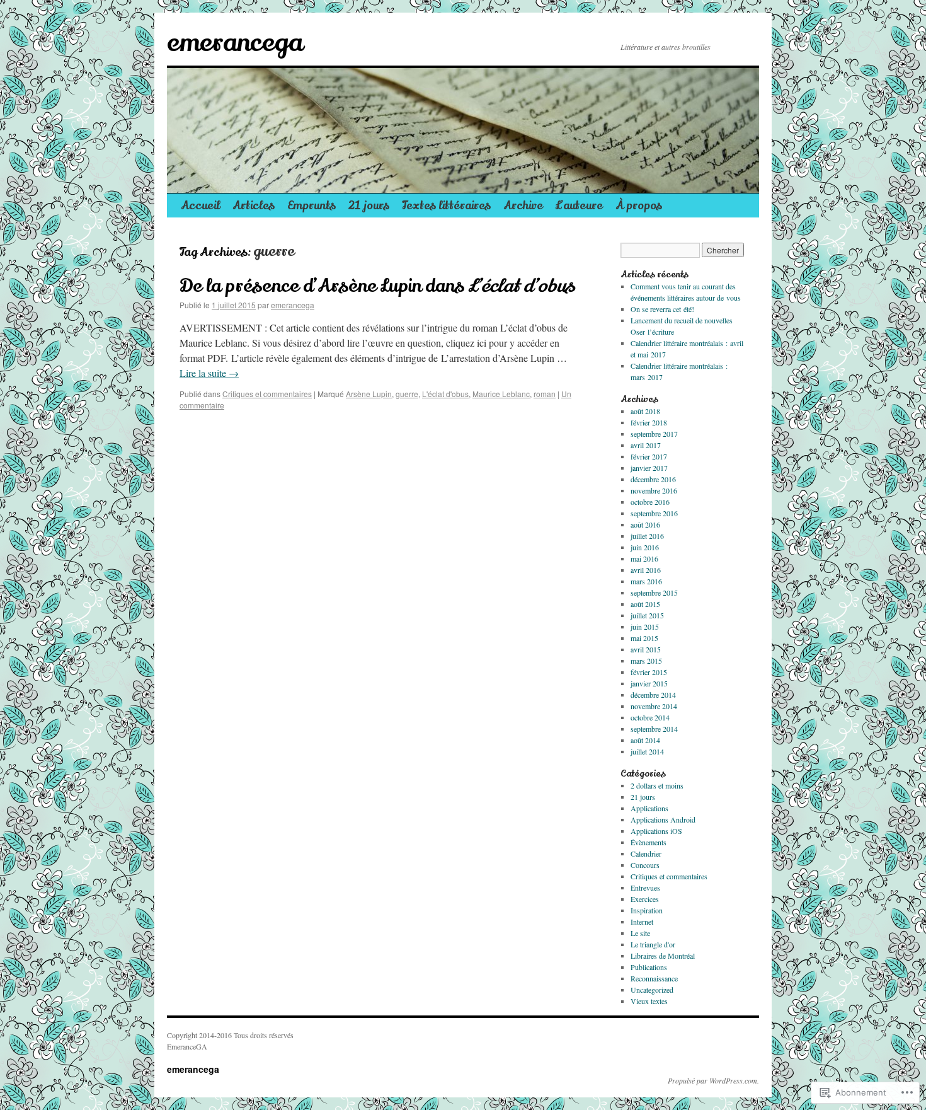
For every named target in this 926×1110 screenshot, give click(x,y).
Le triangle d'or (653, 944)
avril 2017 (646, 445)
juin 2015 (645, 626)
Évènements (648, 842)
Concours (645, 865)
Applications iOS (656, 831)
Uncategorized (652, 990)
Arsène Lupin (369, 393)
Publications (649, 967)
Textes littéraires (446, 205)
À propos (638, 205)
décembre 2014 (653, 695)
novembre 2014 (654, 706)
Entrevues (645, 887)
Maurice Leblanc (501, 393)
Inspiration (647, 910)
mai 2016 (644, 558)
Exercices (645, 899)
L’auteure (579, 205)
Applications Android (663, 819)
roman (545, 393)
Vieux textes (649, 1001)
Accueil (200, 205)
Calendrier (646, 853)
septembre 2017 (654, 434)
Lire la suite (209, 372)
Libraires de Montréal (663, 956)
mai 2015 (644, 638)
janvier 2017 (649, 468)
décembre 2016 (653, 479)
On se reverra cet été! (662, 309)
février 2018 (649, 422)
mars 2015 (646, 661)
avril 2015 (646, 649)
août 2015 (645, 604)
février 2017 (649, 456)
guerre (407, 393)
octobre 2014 (650, 717)
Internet (642, 921)
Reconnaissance (654, 978)
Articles (253, 205)
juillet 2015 (647, 615)
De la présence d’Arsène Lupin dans (377, 286)
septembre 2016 (654, 513)
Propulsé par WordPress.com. (713, 1080)
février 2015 (649, 672)
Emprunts (311, 205)
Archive (523, 205)
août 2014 (645, 740)
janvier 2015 (649, 683)
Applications (649, 808)
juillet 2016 (647, 536)
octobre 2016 (650, 502)
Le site (640, 933)
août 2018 (645, 411)
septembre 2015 (654, 592)
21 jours (368, 205)
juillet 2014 (647, 751)
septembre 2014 (654, 729)
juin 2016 (645, 547)
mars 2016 (646, 581)
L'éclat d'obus (445, 393)
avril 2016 (646, 570)
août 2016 (645, 524)
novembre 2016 (654, 490)
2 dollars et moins (657, 785)
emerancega (234, 43)
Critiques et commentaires (267, 393)
